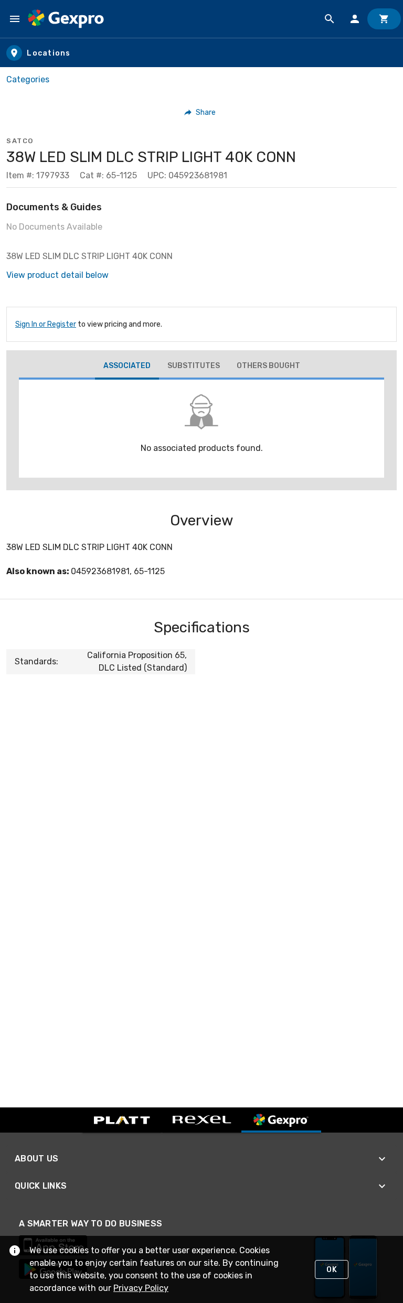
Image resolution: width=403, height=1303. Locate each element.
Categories (27, 79)
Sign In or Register (45, 324)
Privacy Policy (140, 1288)
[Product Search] (329, 18)
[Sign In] (354, 18)
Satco (20, 141)
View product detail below (57, 275)
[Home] (65, 18)
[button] (200, 112)
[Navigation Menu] (14, 18)
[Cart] (384, 18)
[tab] (127, 367)
